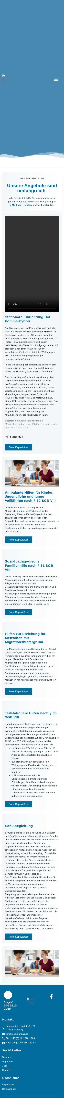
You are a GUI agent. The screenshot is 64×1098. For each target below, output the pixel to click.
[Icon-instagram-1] (51, 1006)
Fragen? (9, 1002)
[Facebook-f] (51, 996)
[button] (55, 79)
